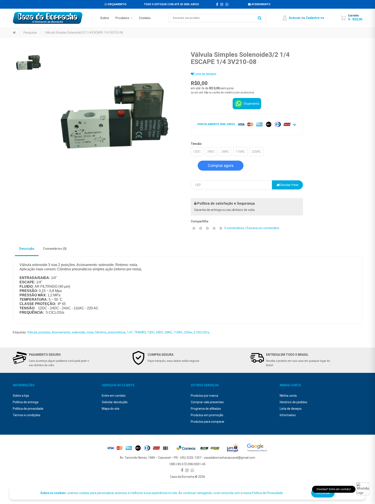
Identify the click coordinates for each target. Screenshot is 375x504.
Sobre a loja (21, 395)
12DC (197, 151)
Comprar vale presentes (207, 402)
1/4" (130, 332)
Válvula (32, 332)
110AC (240, 151)
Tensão (196, 143)
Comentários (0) (55, 248)
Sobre (104, 18)
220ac (188, 332)
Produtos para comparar (207, 421)
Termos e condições (26, 415)
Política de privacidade (28, 408)
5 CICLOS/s (201, 332)
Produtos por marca (204, 395)
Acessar (295, 18)
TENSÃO (140, 332)
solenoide (78, 332)
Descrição (26, 248)
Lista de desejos (205, 74)
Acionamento (61, 332)
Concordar (323, 493)
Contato (145, 18)
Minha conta (288, 395)
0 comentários (234, 228)
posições (44, 332)
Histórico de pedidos (293, 402)
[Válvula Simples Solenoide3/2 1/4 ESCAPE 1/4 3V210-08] (28, 62)
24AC (225, 151)
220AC (256, 151)
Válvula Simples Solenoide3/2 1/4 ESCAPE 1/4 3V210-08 (84, 32)
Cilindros (100, 332)
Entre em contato (114, 395)
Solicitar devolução (115, 402)
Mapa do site (110, 408)
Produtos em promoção (207, 415)
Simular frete (289, 185)
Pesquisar (30, 32)
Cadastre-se (315, 18)
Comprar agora (220, 165)
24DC (211, 151)
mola (89, 332)
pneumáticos (117, 332)
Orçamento (117, 4)
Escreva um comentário (263, 228)
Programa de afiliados (206, 408)
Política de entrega (25, 402)
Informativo (288, 415)
